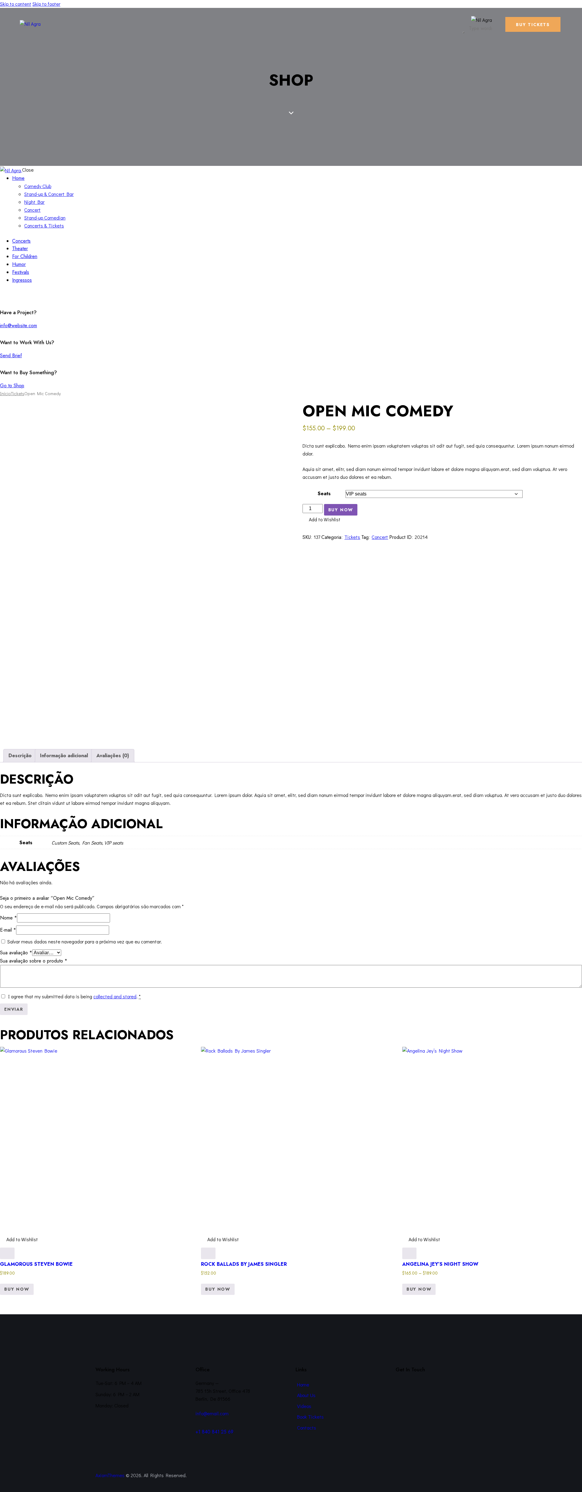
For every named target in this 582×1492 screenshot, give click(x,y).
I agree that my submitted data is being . (74, 996)
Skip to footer (46, 4)
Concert (380, 537)
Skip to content (15, 4)
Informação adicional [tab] (64, 755)
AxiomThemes (110, 1475)
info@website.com (18, 325)
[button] (321, 519)
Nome (8, 917)
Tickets (17, 393)
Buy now (340, 510)
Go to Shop (12, 385)
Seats (324, 493)
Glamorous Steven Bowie (36, 1264)
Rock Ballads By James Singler (244, 1264)
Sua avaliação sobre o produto (33, 960)
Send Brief (11, 355)
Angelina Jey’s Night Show (440, 1264)
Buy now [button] (217, 1289)
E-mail (8, 929)
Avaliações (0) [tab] (112, 755)
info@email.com (212, 1413)
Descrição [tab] (20, 755)
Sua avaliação (16, 952)
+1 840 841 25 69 (214, 1431)
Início (5, 393)
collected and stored (114, 996)
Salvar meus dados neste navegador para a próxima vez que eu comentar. (84, 941)
